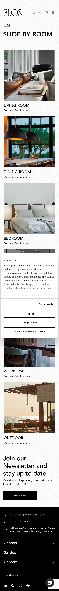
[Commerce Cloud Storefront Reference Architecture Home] (13, 12)
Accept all (29, 314)
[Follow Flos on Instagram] (21, 585)
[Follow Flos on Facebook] (13, 585)
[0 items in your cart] (46, 12)
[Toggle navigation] (53, 12)
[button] (34, 13)
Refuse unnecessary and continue (29, 331)
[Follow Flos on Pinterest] (28, 585)
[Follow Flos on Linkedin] (6, 585)
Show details (46, 304)
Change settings (29, 322)
